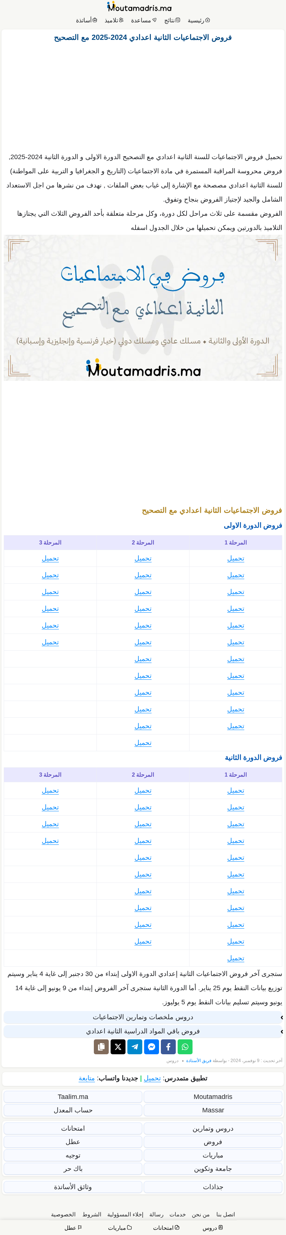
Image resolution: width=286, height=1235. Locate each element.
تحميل (235, 558)
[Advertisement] (143, 95)
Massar (213, 1110)
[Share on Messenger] (151, 1046)
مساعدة (141, 20)
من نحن (201, 1214)
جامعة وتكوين (213, 1168)
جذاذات (213, 1187)
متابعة (87, 1078)
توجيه (73, 1155)
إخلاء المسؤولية (125, 1214)
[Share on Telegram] (134, 1046)
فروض (213, 1142)
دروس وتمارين (213, 1128)
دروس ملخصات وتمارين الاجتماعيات (143, 1017)
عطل (73, 1142)
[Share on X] (118, 1046)
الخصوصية (63, 1214)
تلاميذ (111, 20)
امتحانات (73, 1128)
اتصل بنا (225, 1214)
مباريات (213, 1155)
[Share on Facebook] (168, 1046)
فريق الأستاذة (199, 1060)
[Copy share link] (101, 1046)
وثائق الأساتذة (73, 1187)
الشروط (91, 1214)
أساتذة (84, 20)
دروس (172, 1060)
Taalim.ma (73, 1096)
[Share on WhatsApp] (185, 1046)
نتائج (169, 20)
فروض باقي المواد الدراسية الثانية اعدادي (143, 1031)
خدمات (177, 1214)
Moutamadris (213, 1096)
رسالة (156, 1214)
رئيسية (196, 20)
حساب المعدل (73, 1110)
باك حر (73, 1168)
